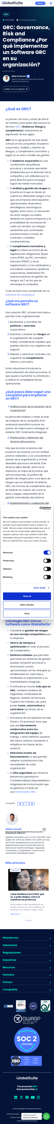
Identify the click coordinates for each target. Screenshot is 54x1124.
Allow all (27, 596)
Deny (27, 613)
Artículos (15, 870)
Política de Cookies (13, 1114)
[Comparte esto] (20, 804)
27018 (36, 1059)
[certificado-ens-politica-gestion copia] (21, 1006)
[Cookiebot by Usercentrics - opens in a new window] (39, 508)
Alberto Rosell (19, 76)
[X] (21, 1097)
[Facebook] (27, 1097)
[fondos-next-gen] (8, 1006)
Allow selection (27, 605)
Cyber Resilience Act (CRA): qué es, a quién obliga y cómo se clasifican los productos (27, 897)
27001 (27, 1058)
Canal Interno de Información (27, 1121)
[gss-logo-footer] (27, 1078)
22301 (27, 1060)
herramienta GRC (25, 791)
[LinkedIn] (28, 76)
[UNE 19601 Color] (45, 1006)
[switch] (47, 561)
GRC (18, 126)
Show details (40, 588)
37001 (36, 1063)
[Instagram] (38, 1097)
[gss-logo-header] (12, 3)
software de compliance (20, 294)
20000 (27, 1062)
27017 (36, 1061)
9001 (26, 1064)
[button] (51, 3)
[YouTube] (33, 1097)
